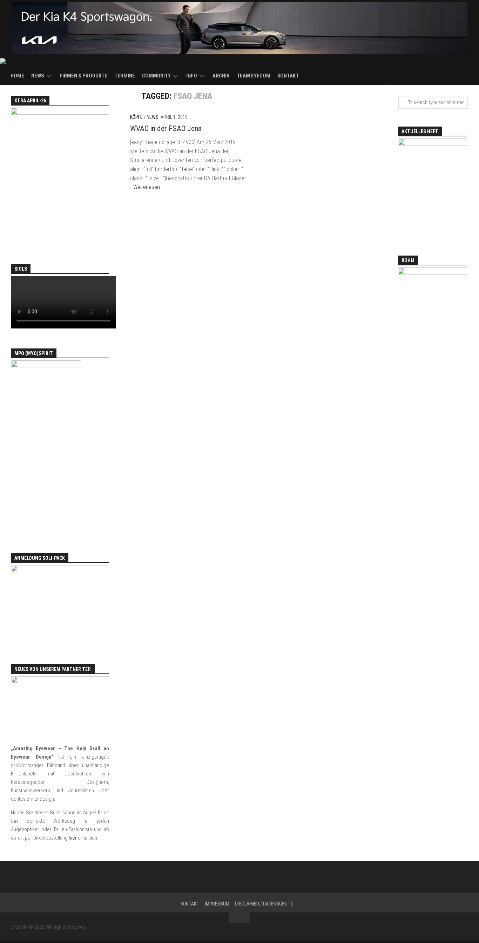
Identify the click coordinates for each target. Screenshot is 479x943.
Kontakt (288, 76)
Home (17, 76)
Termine (124, 76)
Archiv (221, 76)
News (37, 76)
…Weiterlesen (145, 187)
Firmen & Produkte (83, 76)
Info (191, 76)
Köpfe (136, 117)
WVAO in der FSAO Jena (166, 128)
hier (73, 838)
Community (156, 76)
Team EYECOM (253, 76)
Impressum (217, 904)
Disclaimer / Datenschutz (264, 904)
